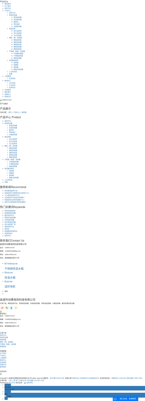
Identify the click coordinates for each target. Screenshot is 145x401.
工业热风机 (13, 71)
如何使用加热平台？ (12, 190)
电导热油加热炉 (10, 210)
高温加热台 (8, 233)
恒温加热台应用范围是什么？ (15, 200)
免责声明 (29, 382)
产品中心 (8, 10)
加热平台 (8, 8)
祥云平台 (12, 382)
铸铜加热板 (18, 49)
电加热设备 (13, 15)
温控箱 (16, 62)
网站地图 (130, 378)
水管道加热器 (9, 220)
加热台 (7, 229)
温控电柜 (10, 286)
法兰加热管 (18, 35)
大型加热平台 (84, 378)
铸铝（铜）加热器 (15, 37)
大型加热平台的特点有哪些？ (15, 197)
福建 (31, 380)
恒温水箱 (10, 277)
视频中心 (8, 94)
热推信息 (114, 378)
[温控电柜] (9, 281)
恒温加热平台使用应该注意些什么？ (17, 193)
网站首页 (8, 3)
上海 (13, 380)
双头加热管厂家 (10, 224)
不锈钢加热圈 (18, 53)
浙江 (17, 380)
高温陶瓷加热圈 (10, 213)
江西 (28, 380)
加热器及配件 (14, 60)
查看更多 (3, 346)
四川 (39, 380)
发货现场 (12, 78)
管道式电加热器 (10, 217)
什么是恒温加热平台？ (12, 195)
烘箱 (10, 74)
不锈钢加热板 (18, 56)
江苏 (10, 380)
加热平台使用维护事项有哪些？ (16, 202)
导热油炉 (17, 24)
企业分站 (122, 378)
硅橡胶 (16, 65)
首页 (10, 112)
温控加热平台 (9, 226)
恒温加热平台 (94, 378)
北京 (42, 380)
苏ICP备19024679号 (57, 378)
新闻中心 (8, 80)
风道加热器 (18, 19)
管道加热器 (18, 17)
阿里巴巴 (8, 96)
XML (140, 378)
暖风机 (16, 22)
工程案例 (8, 76)
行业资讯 (12, 85)
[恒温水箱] (9, 272)
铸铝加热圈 (18, 42)
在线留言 (8, 90)
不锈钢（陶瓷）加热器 (17, 51)
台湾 (24, 380)
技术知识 (12, 87)
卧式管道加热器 (10, 222)
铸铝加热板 (18, 40)
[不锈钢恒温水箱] (11, 263)
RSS (136, 378)
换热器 (16, 67)
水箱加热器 (18, 26)
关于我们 (8, 6)
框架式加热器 (18, 69)
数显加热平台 (9, 215)
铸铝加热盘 (18, 44)
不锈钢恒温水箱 (14, 268)
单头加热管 (18, 31)
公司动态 (12, 83)
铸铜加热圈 (18, 46)
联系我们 (8, 92)
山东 (35, 380)
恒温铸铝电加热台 (11, 231)
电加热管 (12, 28)
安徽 (20, 380)
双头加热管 (18, 33)
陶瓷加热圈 (18, 58)
